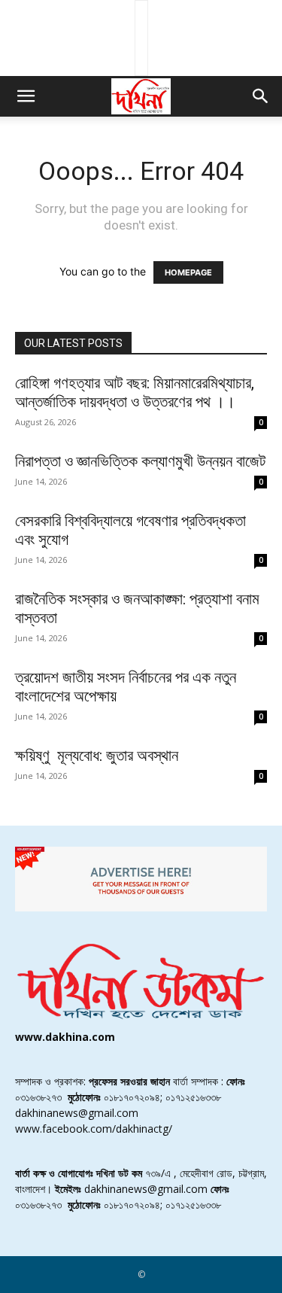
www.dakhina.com (65, 1037)
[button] (26, 96)
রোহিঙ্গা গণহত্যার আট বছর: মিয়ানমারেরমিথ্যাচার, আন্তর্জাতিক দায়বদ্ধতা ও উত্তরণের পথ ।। (134, 392)
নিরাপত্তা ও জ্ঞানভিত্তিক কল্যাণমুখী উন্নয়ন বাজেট (140, 461)
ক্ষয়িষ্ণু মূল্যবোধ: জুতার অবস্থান (96, 756)
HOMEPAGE (188, 272)
